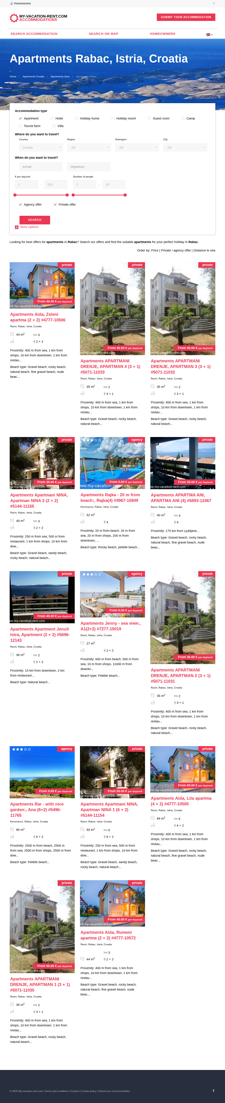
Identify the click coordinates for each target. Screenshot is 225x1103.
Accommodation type (31, 111)
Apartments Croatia (33, 76)
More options (29, 227)
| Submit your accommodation (113, 1091)
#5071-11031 (181, 676)
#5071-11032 (181, 366)
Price (154, 250)
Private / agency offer (176, 250)
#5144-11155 (39, 501)
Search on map (103, 33)
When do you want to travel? (36, 157)
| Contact (74, 1091)
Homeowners (22, 3)
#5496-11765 (37, 810)
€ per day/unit (22, 176)
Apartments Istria (60, 76)
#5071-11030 (40, 984)
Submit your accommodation (186, 17)
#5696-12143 (40, 635)
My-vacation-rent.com (43, 18)
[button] (41, 147)
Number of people (83, 176)
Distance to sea (204, 250)
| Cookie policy (88, 1091)
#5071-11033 (110, 366)
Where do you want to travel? (37, 134)
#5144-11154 (109, 810)
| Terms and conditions (56, 1091)
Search (34, 219)
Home (13, 76)
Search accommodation (34, 33)
